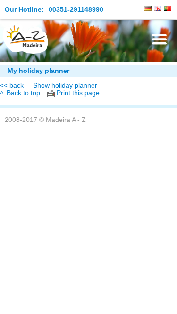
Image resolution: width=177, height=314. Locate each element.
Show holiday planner (65, 85)
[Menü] (159, 39)
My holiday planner (38, 70)
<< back (12, 85)
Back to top (23, 93)
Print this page (78, 93)
